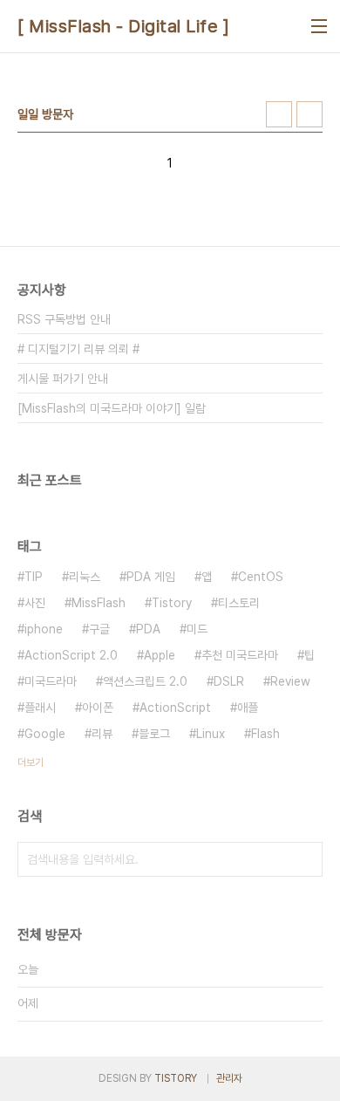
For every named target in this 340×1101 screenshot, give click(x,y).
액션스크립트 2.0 (145, 681)
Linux (210, 734)
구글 (99, 629)
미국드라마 (50, 681)
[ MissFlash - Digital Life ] (123, 26)
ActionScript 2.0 (71, 655)
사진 (34, 603)
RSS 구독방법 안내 (64, 319)
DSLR (229, 681)
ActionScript (175, 708)
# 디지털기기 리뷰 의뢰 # (78, 349)
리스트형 (309, 114)
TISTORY (175, 1078)
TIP (33, 577)
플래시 (40, 708)
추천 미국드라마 (239, 655)
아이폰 (97, 708)
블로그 (154, 734)
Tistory (172, 603)
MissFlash (98, 603)
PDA (148, 629)
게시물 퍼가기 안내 (62, 379)
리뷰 (102, 734)
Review (290, 681)
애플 (247, 708)
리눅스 (84, 577)
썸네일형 (279, 114)
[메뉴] (319, 26)
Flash (265, 734)
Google (44, 734)
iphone (43, 629)
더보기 (30, 762)
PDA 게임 (150, 577)
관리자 (229, 1078)
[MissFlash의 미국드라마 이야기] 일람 (111, 408)
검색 (305, 859)
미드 (197, 629)
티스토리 (239, 603)
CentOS (260, 577)
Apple (159, 655)
